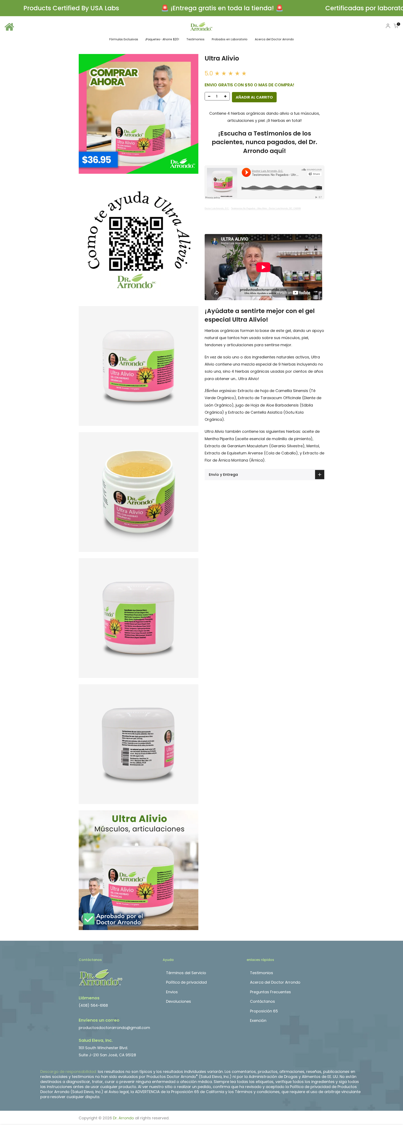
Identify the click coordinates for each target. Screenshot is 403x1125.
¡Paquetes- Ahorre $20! (162, 39)
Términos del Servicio (186, 972)
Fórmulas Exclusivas (123, 39)
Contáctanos (262, 1001)
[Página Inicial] (9, 26)
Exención (258, 1020)
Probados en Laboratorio (229, 39)
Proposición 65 (264, 1011)
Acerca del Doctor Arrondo (274, 39)
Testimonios (195, 39)
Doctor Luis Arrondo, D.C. (217, 208)
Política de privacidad (186, 982)
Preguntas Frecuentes (270, 992)
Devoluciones (178, 1001)
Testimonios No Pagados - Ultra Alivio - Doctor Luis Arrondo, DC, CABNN (266, 208)
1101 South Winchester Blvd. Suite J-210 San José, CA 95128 (107, 1048)
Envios (172, 992)
